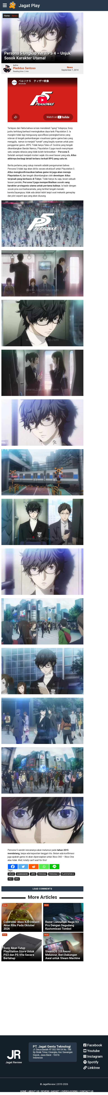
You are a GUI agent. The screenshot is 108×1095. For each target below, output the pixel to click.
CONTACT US (86, 1091)
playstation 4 (68, 874)
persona (42, 874)
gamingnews (22, 874)
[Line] (54, 866)
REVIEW (45, 1091)
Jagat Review (13, 1062)
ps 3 (10, 879)
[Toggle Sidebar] (5, 5)
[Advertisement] (54, 1015)
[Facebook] (13, 866)
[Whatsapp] (44, 866)
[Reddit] (34, 866)
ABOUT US (33, 1091)
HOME (23, 1091)
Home (7, 15)
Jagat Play (29, 5)
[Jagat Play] (12, 5)
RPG (17, 879)
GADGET (55, 1091)
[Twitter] (23, 866)
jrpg (33, 874)
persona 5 (54, 874)
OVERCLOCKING (69, 1091)
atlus (11, 874)
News (15, 15)
